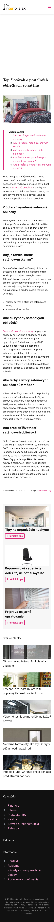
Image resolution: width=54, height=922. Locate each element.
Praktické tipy (45, 491)
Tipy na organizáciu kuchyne (27, 529)
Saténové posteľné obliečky (18, 331)
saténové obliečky (22, 187)
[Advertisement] (27, 42)
